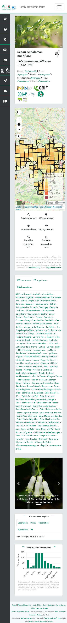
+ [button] (19, 119)
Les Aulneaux (39, 350)
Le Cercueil (53, 343)
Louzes (36, 359)
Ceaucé (53, 307)
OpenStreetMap (31, 206)
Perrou (58, 376)
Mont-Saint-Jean (40, 366)
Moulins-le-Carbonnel (42, 369)
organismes (40, 280)
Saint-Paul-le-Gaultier (26, 425)
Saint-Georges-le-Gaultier (44, 405)
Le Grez (42, 346)
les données (34, 267)
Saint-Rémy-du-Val (44, 428)
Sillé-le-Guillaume (29, 435)
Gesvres (19, 323)
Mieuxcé (27, 366)
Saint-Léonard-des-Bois (50, 412)
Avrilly (24, 300)
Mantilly (19, 363)
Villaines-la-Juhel (43, 442)
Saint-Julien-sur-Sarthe (51, 409)
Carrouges (43, 307)
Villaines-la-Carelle (24, 442)
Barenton (20, 303)
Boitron (53, 303)
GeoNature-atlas (26, 618)
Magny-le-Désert (48, 359)
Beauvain (30, 303)
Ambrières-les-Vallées (43, 294)
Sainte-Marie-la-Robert (47, 402)
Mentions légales (42, 608)
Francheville (37, 320)
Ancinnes (20, 297)
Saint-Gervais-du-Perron (27, 409)
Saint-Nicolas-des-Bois (50, 419)
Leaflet (18, 206)
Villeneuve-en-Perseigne (27, 445)
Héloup (27, 323)
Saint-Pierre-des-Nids (47, 425)
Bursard (33, 307)
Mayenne (45, 363)
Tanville (19, 438)
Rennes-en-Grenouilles (42, 382)
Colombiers (21, 313)
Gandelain (49, 320)
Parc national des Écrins (52, 618)
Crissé (51, 313)
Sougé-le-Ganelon (47, 435)
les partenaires (52, 267)
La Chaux (39, 330)
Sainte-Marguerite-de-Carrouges (39, 399)
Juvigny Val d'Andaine (34, 327)
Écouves (19, 320)
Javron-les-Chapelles (42, 323)
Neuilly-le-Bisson (46, 373)
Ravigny (26, 382)
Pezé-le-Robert (23, 379)
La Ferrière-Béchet (44, 333)
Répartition (44, 522)
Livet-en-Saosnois (32, 356)
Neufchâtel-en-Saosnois (26, 373)
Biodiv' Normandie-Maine (32, 7)
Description (23, 522)
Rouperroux (47, 386)
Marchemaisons (32, 363)
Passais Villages (47, 376)
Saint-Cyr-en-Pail (30, 396)
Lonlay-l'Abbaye (49, 356)
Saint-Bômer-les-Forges (42, 389)
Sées (18, 435)
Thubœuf (43, 438)
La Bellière (50, 327)
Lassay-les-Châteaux (25, 343)
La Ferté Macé (39, 336)
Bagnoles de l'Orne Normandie (42, 300)
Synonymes (23, 529)
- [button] (19, 129)
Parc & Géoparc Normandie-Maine (30, 605)
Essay (27, 320)
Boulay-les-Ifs (22, 307)
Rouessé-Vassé (33, 386)
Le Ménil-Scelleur (23, 350)
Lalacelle (51, 336)
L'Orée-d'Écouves (23, 359)
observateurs (24, 287)
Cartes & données (49, 605)
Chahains (20, 310)
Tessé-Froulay (31, 438)
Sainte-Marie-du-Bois (25, 402)
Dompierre (48, 317)
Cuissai (19, 317)
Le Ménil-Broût (53, 346)
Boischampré (42, 303)
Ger (57, 320)
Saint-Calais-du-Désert (32, 392)
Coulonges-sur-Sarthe (37, 313)
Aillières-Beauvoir (23, 294)
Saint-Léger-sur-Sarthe (27, 412)
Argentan (30, 297)
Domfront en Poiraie (33, 317)
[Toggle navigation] (59, 6)
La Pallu (53, 340)
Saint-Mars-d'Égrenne (27, 415)
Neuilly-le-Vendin (23, 376)
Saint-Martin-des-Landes (50, 415)
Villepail (43, 445)
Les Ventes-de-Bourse (36, 353)
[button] (19, 124)
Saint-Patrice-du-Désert (48, 422)
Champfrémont (33, 310)
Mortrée (27, 369)
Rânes (18, 382)
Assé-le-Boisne (42, 297)
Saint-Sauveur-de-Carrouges (47, 432)
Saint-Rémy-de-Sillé (25, 428)
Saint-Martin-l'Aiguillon (27, 419)
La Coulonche (51, 330)
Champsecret (48, 310)
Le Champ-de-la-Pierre (26, 346)
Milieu (33, 522)
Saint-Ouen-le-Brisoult (26, 422)
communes (24, 280)
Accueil (14, 605)
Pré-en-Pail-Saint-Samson (44, 379)
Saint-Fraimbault (23, 405)
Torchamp (53, 438)
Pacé (35, 376)
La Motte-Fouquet (40, 340)
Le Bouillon (41, 343)
